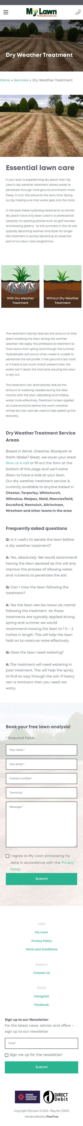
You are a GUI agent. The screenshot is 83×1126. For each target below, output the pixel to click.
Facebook (41, 1005)
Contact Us (41, 973)
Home (5, 80)
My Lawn (41, 932)
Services (21, 80)
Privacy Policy (41, 941)
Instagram (41, 996)
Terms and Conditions (41, 949)
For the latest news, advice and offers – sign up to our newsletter (39, 1025)
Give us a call (17, 463)
